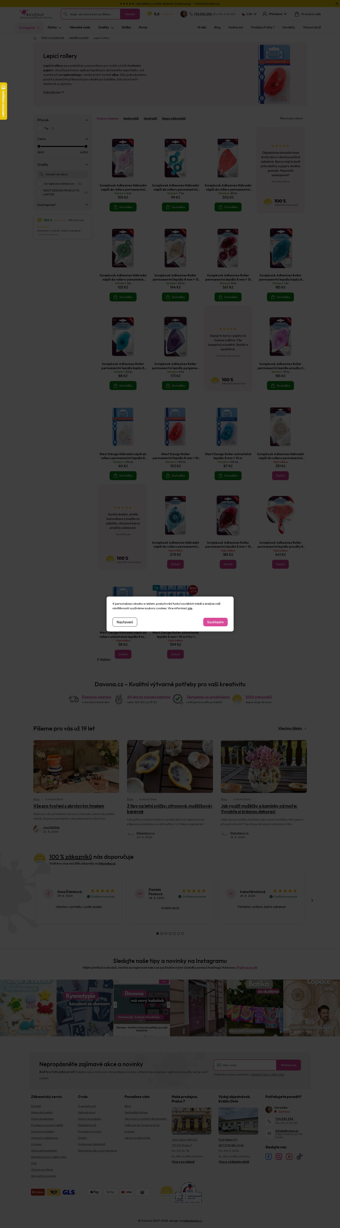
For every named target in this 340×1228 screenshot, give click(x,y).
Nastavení (125, 622)
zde (190, 608)
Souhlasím (215, 622)
